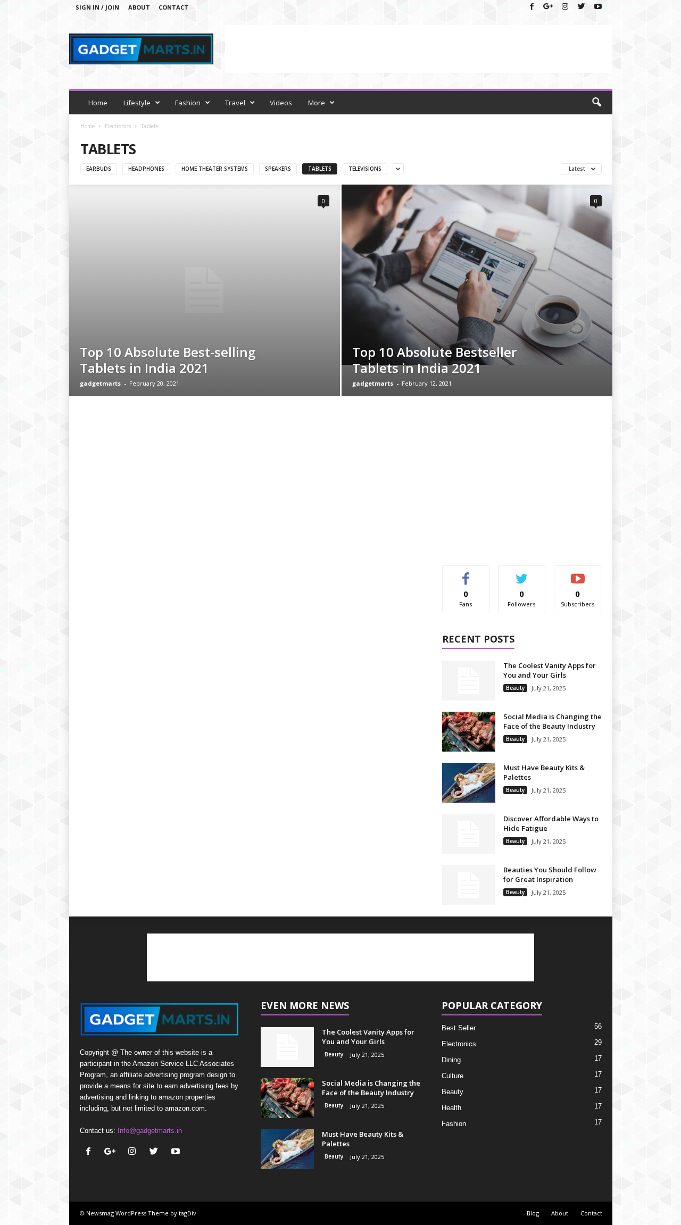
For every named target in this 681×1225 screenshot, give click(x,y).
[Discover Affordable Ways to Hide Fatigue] (468, 834)
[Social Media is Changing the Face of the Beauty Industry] (468, 732)
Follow (521, 574)
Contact (173, 7)
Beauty (515, 687)
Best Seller (459, 1028)
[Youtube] (598, 7)
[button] (596, 102)
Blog (533, 1213)
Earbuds (98, 168)
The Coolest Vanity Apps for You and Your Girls (549, 670)
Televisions (364, 168)
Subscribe (577, 574)
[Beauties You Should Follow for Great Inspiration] (468, 885)
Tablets (319, 168)
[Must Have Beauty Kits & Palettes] (468, 783)
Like (466, 574)
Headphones (146, 168)
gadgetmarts (100, 383)
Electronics (118, 126)
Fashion (188, 102)
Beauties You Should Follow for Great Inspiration (549, 874)
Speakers (278, 168)
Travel (235, 102)
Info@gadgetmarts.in (150, 1131)
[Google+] (548, 7)
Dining (451, 1060)
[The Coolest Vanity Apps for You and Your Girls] (468, 681)
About (139, 7)
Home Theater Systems (214, 168)
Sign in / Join (97, 7)
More (316, 102)
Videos (281, 102)
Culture (452, 1076)
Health (451, 1108)
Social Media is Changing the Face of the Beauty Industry (552, 721)
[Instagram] (565, 7)
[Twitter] (581, 7)
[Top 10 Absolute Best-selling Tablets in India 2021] (204, 290)
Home (97, 102)
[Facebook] (532, 7)
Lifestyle (137, 102)
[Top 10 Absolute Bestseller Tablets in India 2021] (477, 275)
